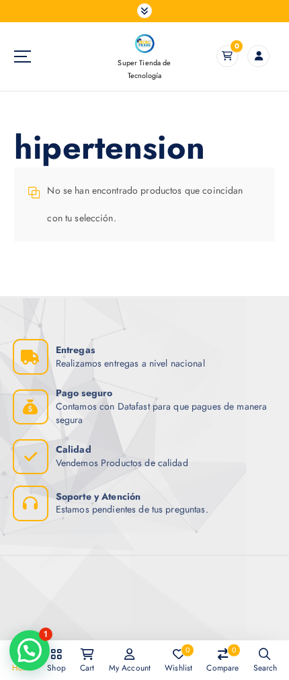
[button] (29, 650)
